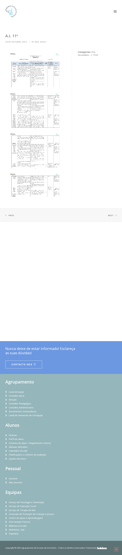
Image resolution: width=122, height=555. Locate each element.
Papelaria (13, 533)
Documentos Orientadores (22, 411)
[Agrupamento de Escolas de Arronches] (11, 11)
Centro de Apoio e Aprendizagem (26, 517)
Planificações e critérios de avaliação (27, 454)
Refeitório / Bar (17, 529)
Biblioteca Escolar (18, 525)
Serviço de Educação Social (22, 506)
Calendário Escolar (18, 450)
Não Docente (15, 482)
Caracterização (16, 391)
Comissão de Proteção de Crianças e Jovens (31, 513)
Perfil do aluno (16, 438)
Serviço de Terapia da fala (22, 510)
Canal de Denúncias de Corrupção (26, 415)
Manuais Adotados (18, 446)
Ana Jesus (40, 42)
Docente (13, 478)
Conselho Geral (16, 395)
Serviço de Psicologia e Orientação (26, 502)
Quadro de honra (17, 458)
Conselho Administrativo (21, 407)
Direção (13, 399)
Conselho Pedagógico (20, 403)
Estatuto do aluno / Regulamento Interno (30, 442)
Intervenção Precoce (19, 521)
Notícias (13, 435)
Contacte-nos (21, 364)
